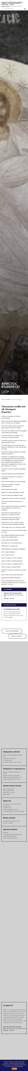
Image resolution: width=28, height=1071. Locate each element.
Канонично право (7, 807)
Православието (6, 794)
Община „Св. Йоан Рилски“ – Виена (11, 779)
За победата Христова (11, 609)
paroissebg (6, 391)
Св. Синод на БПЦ (7, 760)
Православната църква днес (9, 836)
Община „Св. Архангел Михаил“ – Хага (12, 777)
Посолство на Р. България (9, 758)
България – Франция (8, 823)
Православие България (8, 790)
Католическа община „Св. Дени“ (10, 809)
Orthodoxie (5, 832)
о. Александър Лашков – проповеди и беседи (13, 811)
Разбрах (14, 1068)
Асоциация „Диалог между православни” (12, 834)
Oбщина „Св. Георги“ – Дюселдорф (11, 775)
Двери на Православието (9, 789)
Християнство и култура (8, 792)
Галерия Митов (6, 806)
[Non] (26, 1065)
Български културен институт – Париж (12, 762)
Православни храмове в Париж (10, 838)
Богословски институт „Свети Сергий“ (12, 804)
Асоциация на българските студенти (11, 821)
